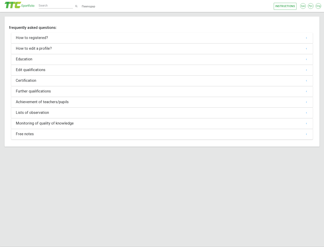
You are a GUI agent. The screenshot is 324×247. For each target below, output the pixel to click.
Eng (318, 6)
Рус (311, 6)
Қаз (303, 6)
